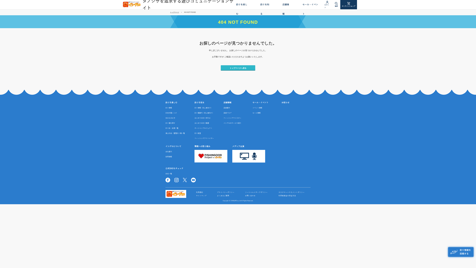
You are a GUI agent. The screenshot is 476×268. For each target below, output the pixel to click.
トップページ (174, 12)
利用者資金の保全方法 (287, 196)
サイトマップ (201, 196)
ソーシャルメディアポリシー (256, 192)
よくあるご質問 (223, 196)
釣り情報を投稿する (465, 252)
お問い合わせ (250, 196)
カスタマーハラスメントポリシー (292, 192)
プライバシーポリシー (225, 192)
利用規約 (199, 192)
